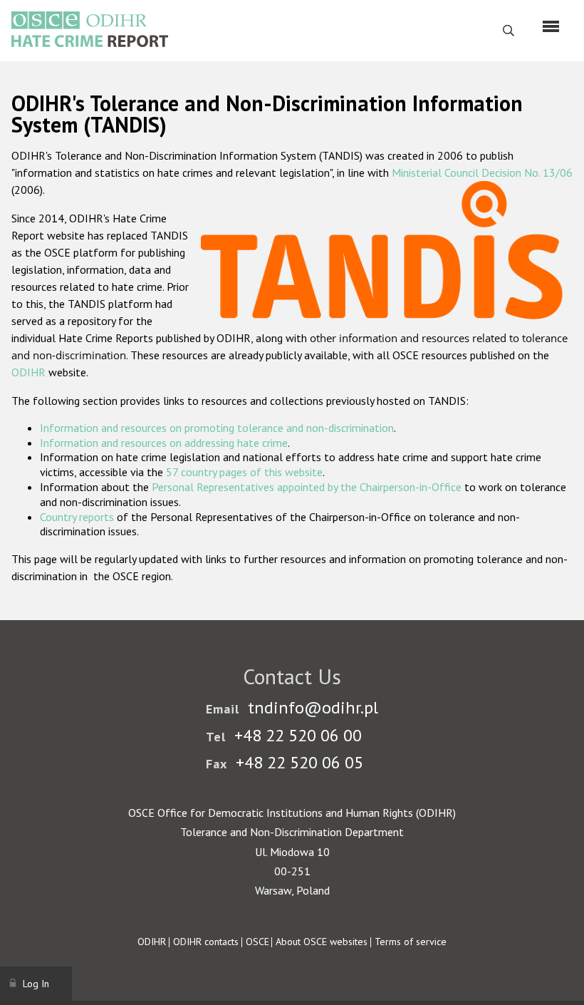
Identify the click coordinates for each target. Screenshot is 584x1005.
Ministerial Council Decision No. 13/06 (482, 172)
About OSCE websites (321, 941)
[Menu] (550, 26)
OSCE (257, 941)
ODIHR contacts (206, 941)
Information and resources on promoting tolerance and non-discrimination (217, 428)
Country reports (77, 517)
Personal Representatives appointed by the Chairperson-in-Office (307, 487)
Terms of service (411, 941)
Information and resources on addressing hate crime (164, 443)
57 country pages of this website (244, 472)
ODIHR (28, 372)
